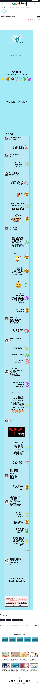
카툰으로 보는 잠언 (13, 658)
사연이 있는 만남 (23, 7)
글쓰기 (20, 620)
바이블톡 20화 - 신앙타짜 (5, 642)
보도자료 (6, 7)
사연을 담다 (12, 7)
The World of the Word (5, 658)
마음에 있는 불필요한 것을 (24, 670)
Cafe (30, 0)
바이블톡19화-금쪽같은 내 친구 (12, 642)
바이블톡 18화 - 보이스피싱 (20, 642)
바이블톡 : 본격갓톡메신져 (12, 9)
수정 (8, 620)
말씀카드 (19, 7)
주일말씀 (9, 7)
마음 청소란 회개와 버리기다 (15, 659)
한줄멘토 (16, 7)
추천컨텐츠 (3, 7)
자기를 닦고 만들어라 (5, 659)
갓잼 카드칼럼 (27, 7)
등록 (36, 625)
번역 (2, 620)
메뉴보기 (4, 3)
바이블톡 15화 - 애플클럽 (35, 642)
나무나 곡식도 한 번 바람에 (34, 659)
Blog (27, 0)
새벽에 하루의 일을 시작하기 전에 (6, 670)
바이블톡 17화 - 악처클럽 (27, 642)
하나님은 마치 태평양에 (33, 670)
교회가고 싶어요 (37, 7)
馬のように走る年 (23, 659)
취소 (38, 625)
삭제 (14, 620)
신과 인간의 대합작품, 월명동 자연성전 (7, 0)
